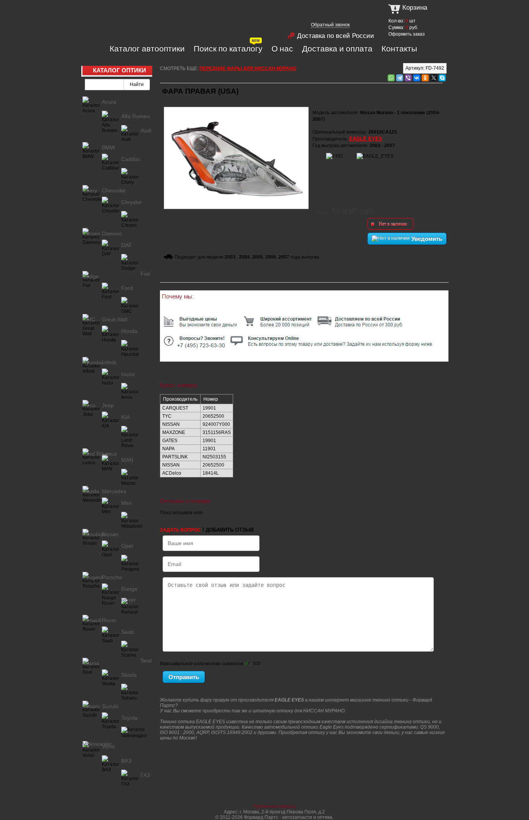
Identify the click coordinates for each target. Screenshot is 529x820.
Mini (126, 503)
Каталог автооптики (147, 48)
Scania (90, 663)
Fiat (145, 274)
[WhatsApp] (391, 77)
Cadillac (131, 159)
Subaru (91, 706)
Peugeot (92, 577)
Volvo (108, 746)
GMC (88, 319)
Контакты (399, 48)
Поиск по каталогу (228, 48)
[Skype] (442, 77)
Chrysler (131, 202)
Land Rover (96, 454)
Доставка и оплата (337, 48)
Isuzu (127, 374)
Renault (91, 620)
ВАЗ (126, 761)
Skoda (129, 675)
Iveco (89, 405)
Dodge (90, 276)
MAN (127, 460)
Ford (127, 288)
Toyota (129, 718)
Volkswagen (97, 744)
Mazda (90, 491)
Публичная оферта (274, 806)
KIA (125, 417)
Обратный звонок (330, 24)
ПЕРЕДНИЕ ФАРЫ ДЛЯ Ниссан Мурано (247, 68)
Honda (129, 331)
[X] (433, 77)
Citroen (91, 233)
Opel (127, 546)
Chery (89, 190)
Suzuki (110, 706)
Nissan (110, 534)
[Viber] (408, 77)
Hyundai (92, 362)
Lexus (109, 454)
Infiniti (109, 362)
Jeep (108, 405)
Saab (127, 632)
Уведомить (426, 238)
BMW (108, 147)
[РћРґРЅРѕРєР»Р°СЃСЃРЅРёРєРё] (425, 77)
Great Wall (114, 319)
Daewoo (112, 233)
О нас (282, 48)
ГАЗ (145, 775)
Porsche (112, 577)
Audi (146, 130)
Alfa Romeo (135, 116)
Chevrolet (113, 190)
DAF (126, 245)
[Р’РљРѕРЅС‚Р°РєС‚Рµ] (416, 77)
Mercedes (114, 491)
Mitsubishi (94, 534)
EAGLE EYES (365, 139)
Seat (146, 660)
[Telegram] (399, 77)
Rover (109, 620)
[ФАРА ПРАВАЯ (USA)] (236, 105)
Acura (109, 102)
